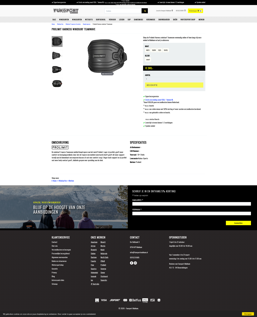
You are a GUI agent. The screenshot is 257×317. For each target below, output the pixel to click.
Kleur (147, 55)
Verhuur (112, 19)
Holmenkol (94, 272)
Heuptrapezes (86, 24)
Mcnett (103, 242)
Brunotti (94, 249)
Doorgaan (248, 314)
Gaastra (93, 268)
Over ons (55, 245)
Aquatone (94, 242)
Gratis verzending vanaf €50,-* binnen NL (91, 2)
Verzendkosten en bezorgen (61, 249)
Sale (54, 19)
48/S (147, 50)
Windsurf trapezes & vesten (73, 24)
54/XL (166, 50)
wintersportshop (188, 19)
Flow (92, 264)
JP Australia (95, 283)
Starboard (104, 276)
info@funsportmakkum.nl (139, 252)
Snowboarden (164, 19)
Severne (103, 268)
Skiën (175, 19)
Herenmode (150, 19)
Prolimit (103, 264)
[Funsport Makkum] (66, 11)
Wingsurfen (77, 19)
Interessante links (58, 280)
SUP (129, 19)
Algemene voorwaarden (60, 257)
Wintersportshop (58, 264)
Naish (102, 249)
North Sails (104, 257)
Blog (53, 276)
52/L (159, 50)
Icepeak (93, 276)
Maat (147, 46)
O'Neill (103, 261)
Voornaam (137, 209)
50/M (154, 50)
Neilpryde (104, 253)
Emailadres (137, 200)
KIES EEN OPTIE (152, 85)
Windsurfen (64, 19)
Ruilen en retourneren (59, 261)
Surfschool (101, 19)
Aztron (93, 245)
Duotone (94, 257)
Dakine (93, 253)
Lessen (121, 19)
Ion (92, 280)
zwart (148, 59)
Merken (201, 19)
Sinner (103, 272)
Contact (54, 242)
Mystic (103, 245)
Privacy (54, 272)
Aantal (147, 75)
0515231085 (180, 10)
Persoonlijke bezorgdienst (61, 253)
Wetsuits (89, 19)
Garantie (55, 268)
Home (53, 24)
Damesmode (138, 19)
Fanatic (93, 261)
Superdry (104, 280)
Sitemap (55, 283)
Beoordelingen (182, 267)
